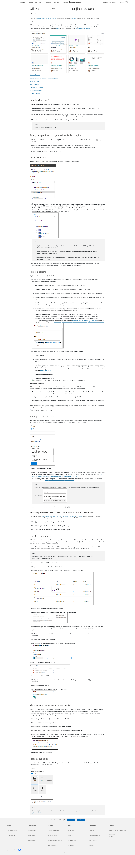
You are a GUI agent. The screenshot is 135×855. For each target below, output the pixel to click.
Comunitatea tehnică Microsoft (94, 835)
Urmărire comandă (31, 835)
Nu (81, 820)
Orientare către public (35, 90)
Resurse (65, 2)
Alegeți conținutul (34, 81)
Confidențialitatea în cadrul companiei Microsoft (118, 830)
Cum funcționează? (35, 75)
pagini (58, 28)
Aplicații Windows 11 (11, 835)
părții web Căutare (37, 812)
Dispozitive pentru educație (53, 830)
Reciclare (29, 837)
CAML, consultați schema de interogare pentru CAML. (59, 480)
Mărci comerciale (92, 852)
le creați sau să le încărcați (83, 28)
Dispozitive (48, 2)
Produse (41, 2)
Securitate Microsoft (71, 830)
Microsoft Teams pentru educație (54, 832)
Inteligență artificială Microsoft (73, 827)
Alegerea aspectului (35, 93)
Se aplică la (33, 14)
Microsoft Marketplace (93, 837)
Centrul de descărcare (32, 830)
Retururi (29, 832)
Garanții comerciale (31, 840)
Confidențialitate (74, 852)
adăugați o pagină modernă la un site (46, 18)
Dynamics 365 (70, 835)
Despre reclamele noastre (102, 852)
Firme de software (92, 842)
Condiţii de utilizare (83, 852)
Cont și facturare (57, 2)
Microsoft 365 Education (52, 835)
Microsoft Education (52, 827)
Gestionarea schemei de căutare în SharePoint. (84, 320)
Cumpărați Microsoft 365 (75, 2)
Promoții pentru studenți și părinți (54, 842)
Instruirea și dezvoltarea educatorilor (55, 840)
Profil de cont (30, 827)
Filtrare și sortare (34, 84)
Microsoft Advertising (72, 840)
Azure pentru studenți (52, 845)
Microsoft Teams (71, 845)
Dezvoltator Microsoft (93, 827)
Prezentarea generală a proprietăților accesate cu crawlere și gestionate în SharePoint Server (79, 322)
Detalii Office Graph (45, 370)
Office (36, 2)
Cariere (110, 827)
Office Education (51, 837)
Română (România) (12, 849)
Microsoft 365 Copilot (72, 842)
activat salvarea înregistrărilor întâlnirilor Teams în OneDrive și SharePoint (62, 516)
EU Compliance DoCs (114, 852)
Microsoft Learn (92, 832)
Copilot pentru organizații (11, 827)
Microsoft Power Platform (93, 840)
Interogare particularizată (36, 87)
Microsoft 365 (30, 2)
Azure (69, 832)
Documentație (91, 830)
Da (71, 820)
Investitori (111, 836)
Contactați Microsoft (65, 852)
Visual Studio (91, 845)
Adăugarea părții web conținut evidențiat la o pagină (44, 78)
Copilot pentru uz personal (12, 830)
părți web (73, 18)
